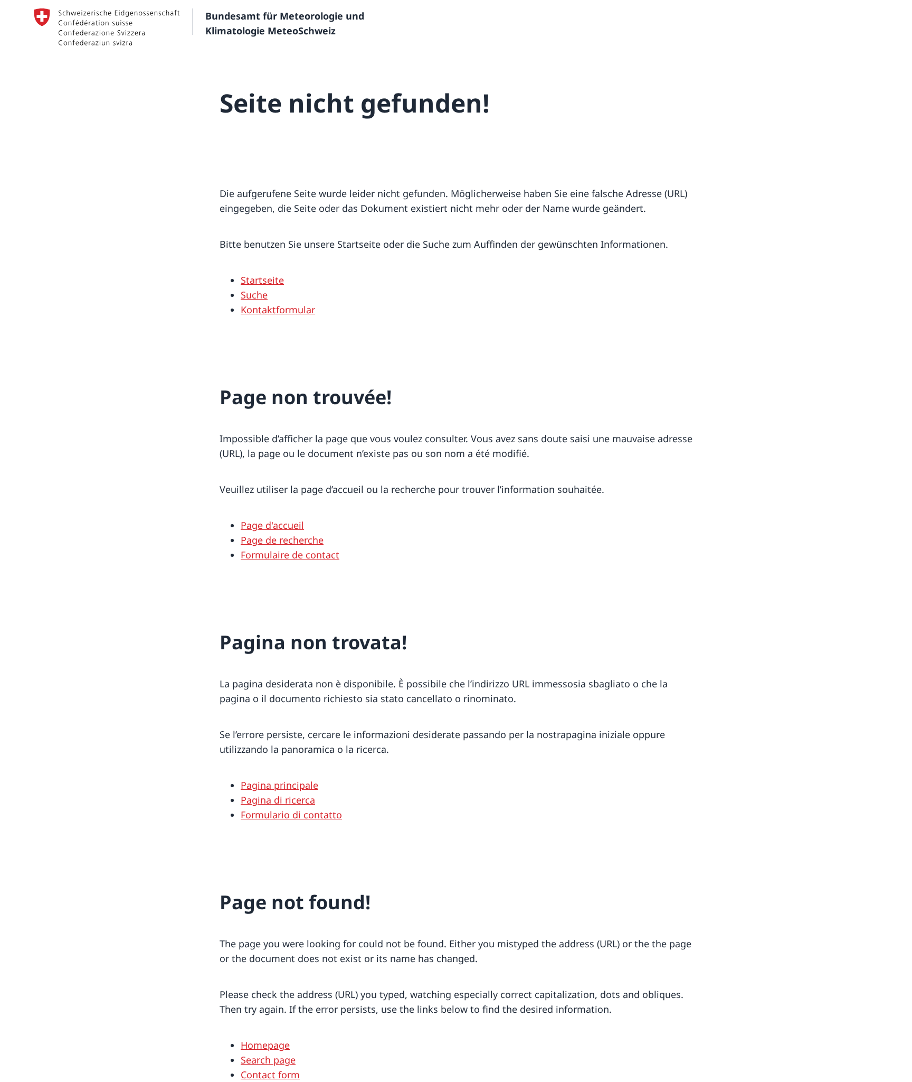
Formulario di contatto (291, 814)
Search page (268, 1059)
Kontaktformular (278, 309)
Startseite (262, 280)
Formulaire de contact (290, 554)
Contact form (270, 1074)
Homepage (265, 1045)
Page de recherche (282, 540)
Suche (254, 294)
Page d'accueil (272, 525)
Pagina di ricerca (278, 800)
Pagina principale (279, 785)
